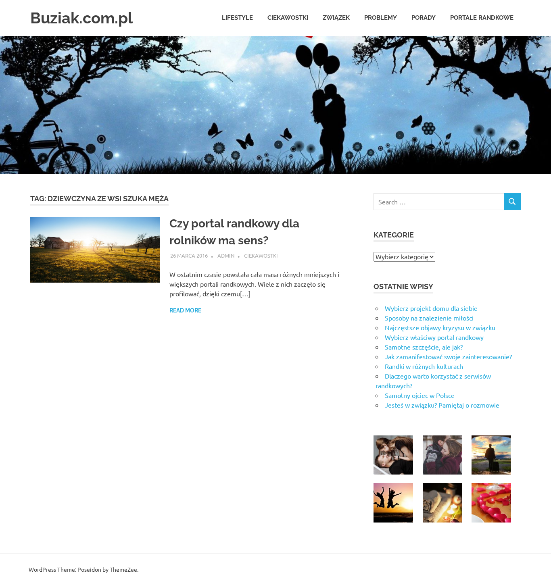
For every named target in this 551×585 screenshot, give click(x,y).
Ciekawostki (287, 17)
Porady (423, 17)
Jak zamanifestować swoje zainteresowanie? (448, 356)
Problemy (380, 17)
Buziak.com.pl (81, 18)
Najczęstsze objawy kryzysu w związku (440, 327)
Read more (185, 310)
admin (225, 255)
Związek (336, 17)
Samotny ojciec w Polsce (420, 395)
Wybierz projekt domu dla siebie (431, 308)
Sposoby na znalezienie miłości (429, 318)
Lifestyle (237, 17)
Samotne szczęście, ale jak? (424, 347)
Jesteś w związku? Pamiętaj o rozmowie (442, 405)
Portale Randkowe (481, 17)
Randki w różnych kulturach (424, 366)
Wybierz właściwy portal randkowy (434, 337)
